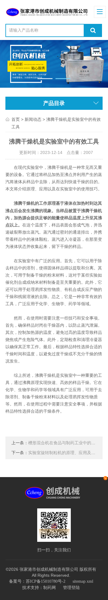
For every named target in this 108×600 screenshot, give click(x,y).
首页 (15, 119)
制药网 (49, 587)
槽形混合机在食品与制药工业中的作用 (64, 443)
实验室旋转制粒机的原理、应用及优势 (64, 453)
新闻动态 (33, 119)
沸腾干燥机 (24, 203)
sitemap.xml (83, 581)
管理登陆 (71, 587)
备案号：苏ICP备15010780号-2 (37, 581)
